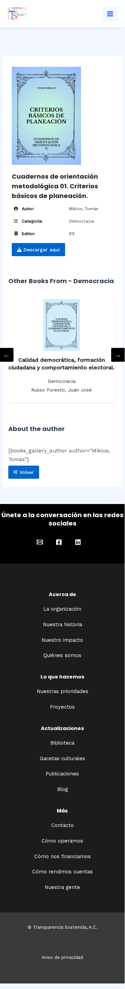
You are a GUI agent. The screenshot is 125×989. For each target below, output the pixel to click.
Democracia (81, 221)
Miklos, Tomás (83, 208)
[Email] (40, 542)
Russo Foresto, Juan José (61, 390)
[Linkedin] (78, 542)
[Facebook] (59, 542)
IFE (72, 233)
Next (118, 355)
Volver (26, 472)
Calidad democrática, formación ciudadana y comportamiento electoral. (61, 364)
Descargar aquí (41, 249)
